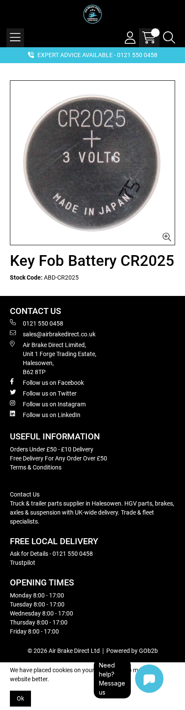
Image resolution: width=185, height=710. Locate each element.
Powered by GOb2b (132, 650)
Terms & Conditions (36, 467)
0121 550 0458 (43, 323)
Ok (20, 698)
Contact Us (25, 494)
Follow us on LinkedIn (51, 414)
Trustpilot (22, 562)
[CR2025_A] (92, 162)
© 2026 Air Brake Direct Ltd (64, 650)
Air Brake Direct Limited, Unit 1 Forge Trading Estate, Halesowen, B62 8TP (59, 358)
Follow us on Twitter (50, 393)
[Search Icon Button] (169, 37)
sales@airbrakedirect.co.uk (59, 334)
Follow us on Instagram (54, 404)
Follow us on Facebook (53, 382)
